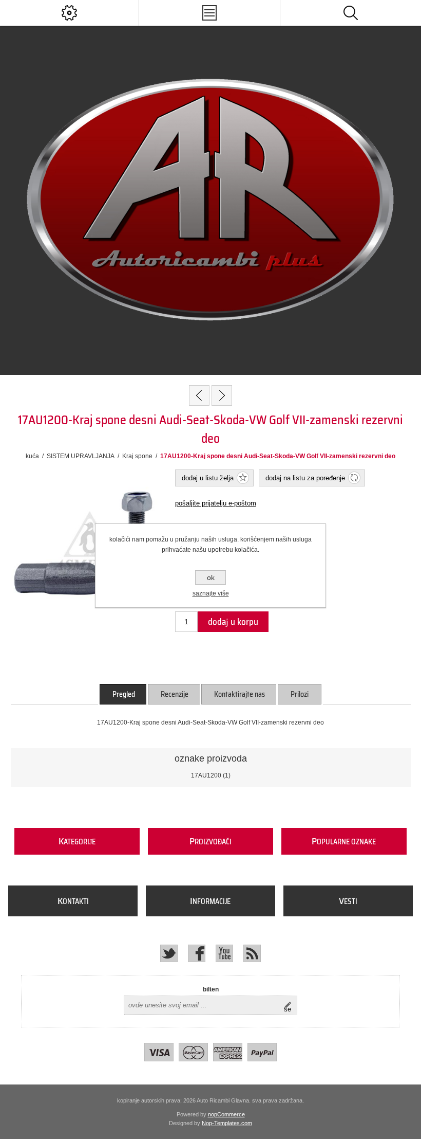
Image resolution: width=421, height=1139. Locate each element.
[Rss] (252, 953)
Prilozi (300, 694)
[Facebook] (196, 953)
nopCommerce (226, 1114)
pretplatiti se (290, 1005)
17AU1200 (206, 775)
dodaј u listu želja (208, 478)
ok (211, 577)
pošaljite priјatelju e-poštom (215, 503)
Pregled (123, 694)
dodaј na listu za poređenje (305, 478)
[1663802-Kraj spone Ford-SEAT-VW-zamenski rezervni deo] (199, 395)
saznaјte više (211, 593)
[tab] (124, 694)
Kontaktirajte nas (239, 694)
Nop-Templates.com (227, 1123)
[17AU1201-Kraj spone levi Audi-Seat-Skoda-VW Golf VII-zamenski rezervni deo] (222, 395)
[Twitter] (169, 953)
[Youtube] (224, 953)
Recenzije (174, 694)
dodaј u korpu (233, 621)
